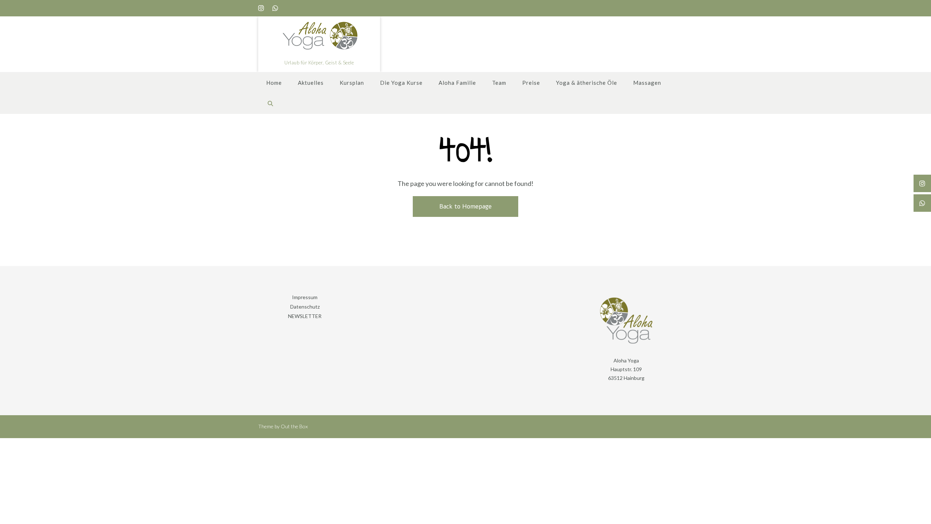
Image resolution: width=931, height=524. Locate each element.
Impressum (304, 297)
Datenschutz (305, 306)
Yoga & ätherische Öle (586, 82)
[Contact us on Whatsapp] (275, 8)
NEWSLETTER (304, 316)
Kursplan (352, 82)
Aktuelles (311, 82)
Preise (531, 82)
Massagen (647, 82)
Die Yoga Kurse (401, 82)
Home (274, 82)
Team (499, 82)
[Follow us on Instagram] (261, 8)
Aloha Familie (457, 82)
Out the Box (294, 426)
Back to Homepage (465, 206)
